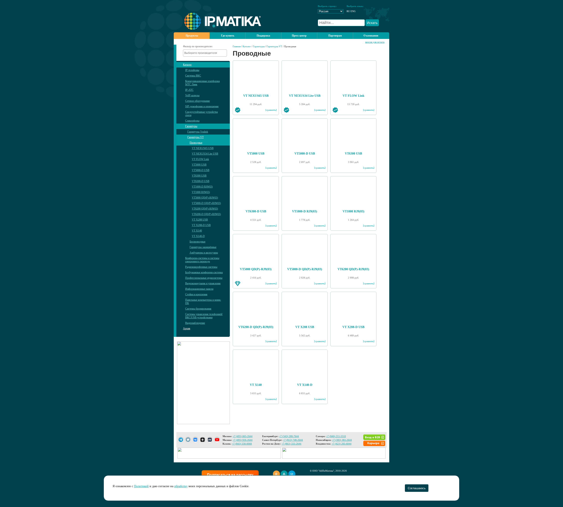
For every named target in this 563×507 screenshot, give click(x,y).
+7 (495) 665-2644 (242, 436)
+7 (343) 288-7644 (289, 436)
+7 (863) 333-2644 (291, 443)
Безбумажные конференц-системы (204, 272)
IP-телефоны (192, 70)
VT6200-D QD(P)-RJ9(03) (206, 214)
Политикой (141, 486)
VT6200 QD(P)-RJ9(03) (205, 208)
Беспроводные (197, 241)
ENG (353, 11)
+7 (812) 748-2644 (293, 440)
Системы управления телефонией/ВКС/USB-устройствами (204, 316)
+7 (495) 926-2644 (242, 440)
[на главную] (217, 28)
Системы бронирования (198, 308)
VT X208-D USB (201, 225)
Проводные (196, 142)
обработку (181, 486)
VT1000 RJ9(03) (201, 192)
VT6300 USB (199, 175)
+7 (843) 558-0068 (242, 443)
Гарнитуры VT (195, 137)
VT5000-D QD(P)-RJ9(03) (206, 203)
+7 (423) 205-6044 (341, 443)
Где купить (227, 35)
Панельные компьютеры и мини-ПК (203, 301)
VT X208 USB (200, 219)
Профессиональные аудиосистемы (203, 277)
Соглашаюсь (417, 488)
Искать (372, 23)
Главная (237, 46)
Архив (186, 328)
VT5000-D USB (200, 170)
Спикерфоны (192, 120)
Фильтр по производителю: (198, 46)
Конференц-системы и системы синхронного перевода (202, 260)
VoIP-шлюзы (192, 95)
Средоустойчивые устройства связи (201, 113)
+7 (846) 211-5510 (336, 436)
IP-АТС (189, 89)
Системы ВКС (193, 75)
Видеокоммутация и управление (203, 283)
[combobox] (205, 53)
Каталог (187, 64)
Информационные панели (199, 288)
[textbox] (206, 53)
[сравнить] (271, 110)
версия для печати (374, 42)
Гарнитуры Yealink (197, 131)
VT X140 (197, 230)
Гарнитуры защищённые (203, 247)
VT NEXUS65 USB (203, 148)
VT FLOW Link (200, 159)
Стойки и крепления (196, 294)
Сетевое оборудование (197, 100)
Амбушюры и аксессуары (204, 252)
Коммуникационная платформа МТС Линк (202, 83)
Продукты (192, 35)
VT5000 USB (199, 164)
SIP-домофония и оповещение (202, 106)
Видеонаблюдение (195, 323)
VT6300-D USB (200, 181)
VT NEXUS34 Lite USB (205, 153)
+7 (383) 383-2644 (342, 440)
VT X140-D (198, 236)
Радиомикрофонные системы (201, 266)
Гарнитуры (191, 126)
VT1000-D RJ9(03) (202, 186)
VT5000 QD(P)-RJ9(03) (205, 197)
